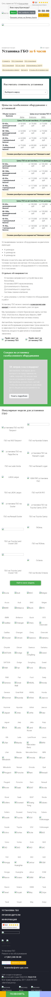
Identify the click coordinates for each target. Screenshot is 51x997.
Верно (13, 12)
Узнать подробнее (19, 396)
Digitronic (32, 117)
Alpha (22, 117)
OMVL (43, 117)
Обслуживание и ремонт (10, 70)
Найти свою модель (25, 583)
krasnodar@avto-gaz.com (16, 968)
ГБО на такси (20, 65)
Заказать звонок (18, 963)
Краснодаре (23, 3)
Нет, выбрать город (26, 12)
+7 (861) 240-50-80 (12, 957)
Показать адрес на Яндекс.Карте (23, 17)
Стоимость (6, 61)
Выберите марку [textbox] (12, 92)
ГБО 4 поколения (30, 61)
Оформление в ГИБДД (34, 65)
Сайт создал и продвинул (19, 976)
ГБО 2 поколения (17, 61)
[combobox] (25, 92)
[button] (6, 382)
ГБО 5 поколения (8, 65)
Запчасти (24, 70)
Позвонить (17, 994)
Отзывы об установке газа (38, 70)
